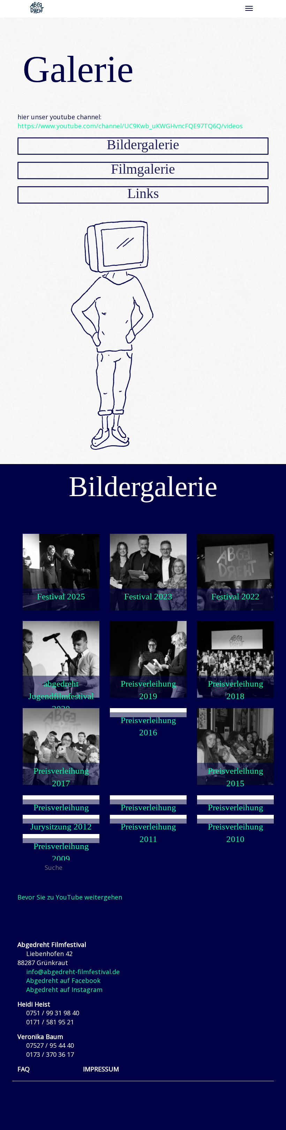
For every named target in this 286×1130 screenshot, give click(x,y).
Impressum (101, 1069)
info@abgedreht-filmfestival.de (73, 972)
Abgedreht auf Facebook (63, 980)
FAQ (23, 1069)
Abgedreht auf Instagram (64, 989)
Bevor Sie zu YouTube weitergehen (69, 897)
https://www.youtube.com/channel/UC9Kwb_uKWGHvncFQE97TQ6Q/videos (130, 126)
